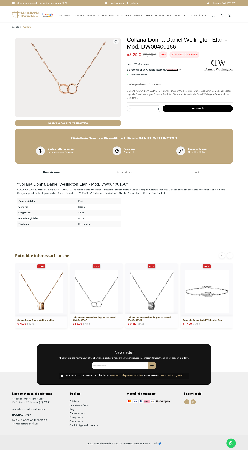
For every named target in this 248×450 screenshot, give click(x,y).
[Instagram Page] (193, 401)
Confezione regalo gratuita (124, 3)
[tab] (51, 172)
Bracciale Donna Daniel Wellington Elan (202, 320)
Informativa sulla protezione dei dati (126, 375)
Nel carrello (197, 108)
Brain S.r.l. (148, 443)
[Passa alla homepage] (26, 14)
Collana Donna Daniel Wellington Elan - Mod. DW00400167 (94, 318)
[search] (214, 15)
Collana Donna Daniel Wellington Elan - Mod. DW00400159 (149, 318)
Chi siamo (74, 401)
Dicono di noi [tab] (124, 172)
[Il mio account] (229, 15)
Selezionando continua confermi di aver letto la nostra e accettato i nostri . (124, 375)
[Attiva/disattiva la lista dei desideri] (116, 41)
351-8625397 (229, 3)
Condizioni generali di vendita (83, 425)
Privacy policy (76, 417)
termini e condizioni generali (170, 375)
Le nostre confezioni (79, 405)
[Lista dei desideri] (221, 15)
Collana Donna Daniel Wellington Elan (35, 320)
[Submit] (152, 365)
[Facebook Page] (186, 401)
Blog (71, 409)
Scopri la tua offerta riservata (68, 123)
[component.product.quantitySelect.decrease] (130, 108)
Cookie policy (76, 421)
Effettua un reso (77, 413)
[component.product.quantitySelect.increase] (159, 108)
